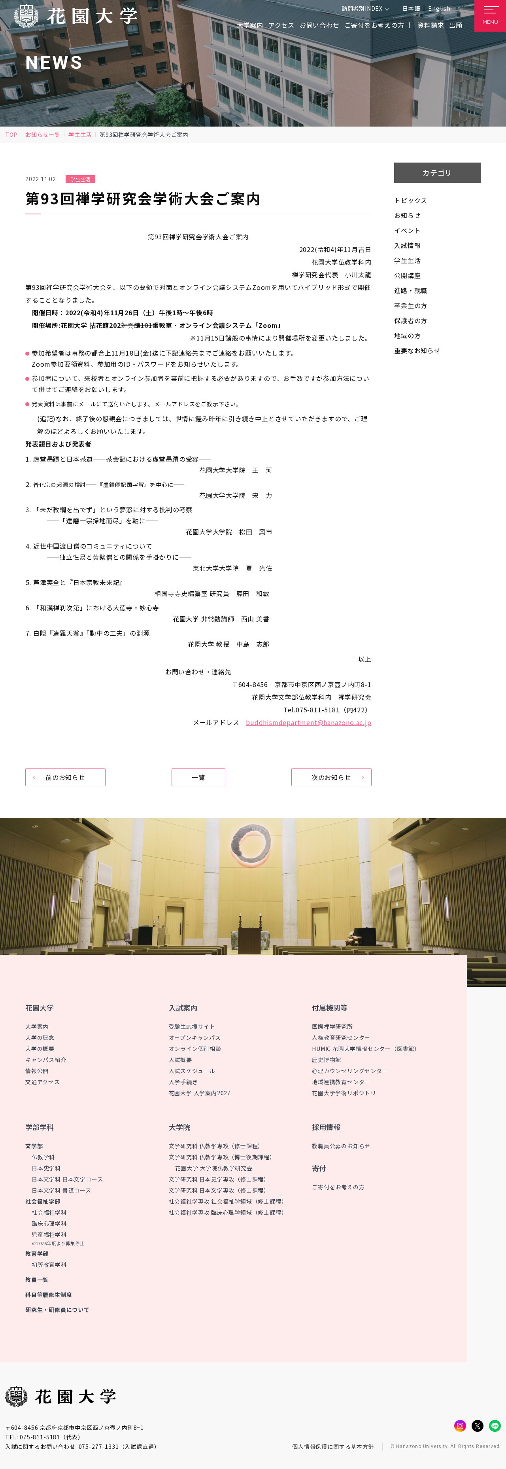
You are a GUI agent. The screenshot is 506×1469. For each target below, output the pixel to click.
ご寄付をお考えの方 (374, 25)
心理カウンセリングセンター (350, 1071)
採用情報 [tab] (326, 1127)
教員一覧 (37, 1279)
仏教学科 (43, 1157)
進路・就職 (410, 290)
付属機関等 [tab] (329, 1007)
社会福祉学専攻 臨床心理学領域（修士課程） (228, 1212)
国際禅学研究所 (332, 1026)
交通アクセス (42, 1082)
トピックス (410, 200)
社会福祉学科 (49, 1212)
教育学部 (37, 1253)
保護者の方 (410, 320)
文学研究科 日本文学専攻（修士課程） (219, 1190)
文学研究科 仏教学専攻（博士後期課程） (222, 1157)
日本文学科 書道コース (61, 1190)
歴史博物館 (326, 1060)
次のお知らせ (331, 777)
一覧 (198, 777)
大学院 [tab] (179, 1127)
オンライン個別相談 (195, 1049)
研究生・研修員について (57, 1310)
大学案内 (37, 1026)
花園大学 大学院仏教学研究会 (214, 1168)
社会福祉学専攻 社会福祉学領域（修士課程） (228, 1201)
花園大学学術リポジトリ (344, 1093)
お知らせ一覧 (42, 134)
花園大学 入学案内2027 (200, 1093)
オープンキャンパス (195, 1037)
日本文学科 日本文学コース (67, 1179)
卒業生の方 (410, 305)
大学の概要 (40, 1049)
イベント (407, 230)
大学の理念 (40, 1037)
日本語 (411, 8)
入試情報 (407, 245)
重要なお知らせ (417, 350)
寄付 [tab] (319, 1168)
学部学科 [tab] (39, 1127)
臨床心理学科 (49, 1223)
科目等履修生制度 (48, 1295)
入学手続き (183, 1082)
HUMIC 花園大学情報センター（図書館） (366, 1049)
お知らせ (407, 215)
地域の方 (407, 335)
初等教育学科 (49, 1264)
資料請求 (430, 25)
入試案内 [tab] (183, 1007)
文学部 (34, 1146)
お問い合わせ (320, 25)
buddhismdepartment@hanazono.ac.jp (308, 722)
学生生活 (80, 134)
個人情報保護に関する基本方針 (333, 1446)
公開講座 (407, 275)
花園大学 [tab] (39, 1007)
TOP (11, 134)
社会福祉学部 (42, 1201)
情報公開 (37, 1071)
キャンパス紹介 (45, 1060)
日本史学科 (46, 1168)
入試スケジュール (192, 1071)
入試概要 (180, 1060)
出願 (456, 25)
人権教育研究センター (341, 1037)
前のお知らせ (65, 777)
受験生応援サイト (192, 1026)
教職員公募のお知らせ (341, 1146)
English (439, 8)
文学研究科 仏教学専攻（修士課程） (216, 1146)
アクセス (281, 25)
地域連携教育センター (341, 1082)
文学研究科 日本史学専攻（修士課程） (219, 1179)
